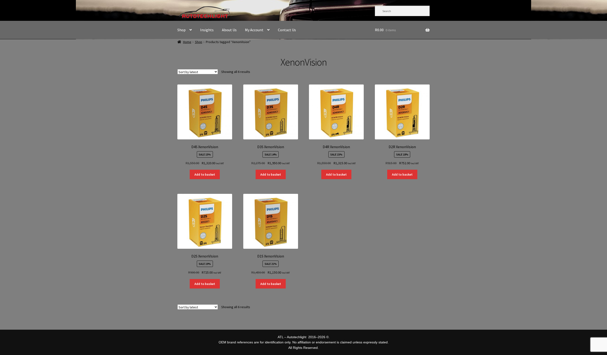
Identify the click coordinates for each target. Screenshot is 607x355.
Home (187, 42)
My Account (254, 29)
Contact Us (287, 29)
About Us (229, 29)
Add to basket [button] (204, 174)
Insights (207, 29)
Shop (181, 29)
